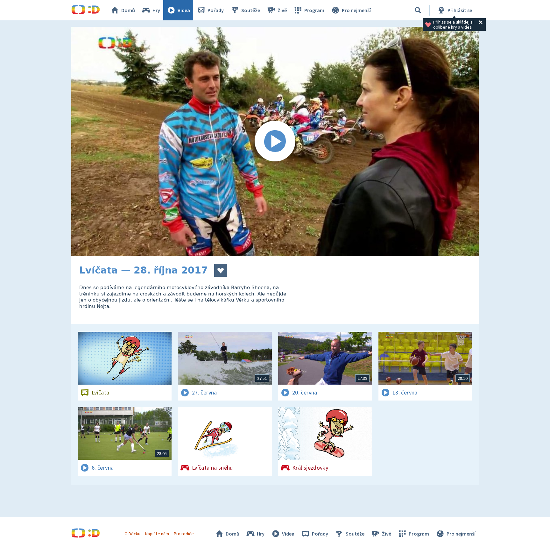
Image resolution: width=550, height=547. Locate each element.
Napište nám (157, 533)
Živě (282, 10)
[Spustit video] (275, 141)
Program (314, 10)
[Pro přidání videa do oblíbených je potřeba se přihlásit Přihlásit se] (220, 270)
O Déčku (132, 533)
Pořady (216, 10)
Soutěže (250, 10)
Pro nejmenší (356, 10)
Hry (156, 10)
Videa (184, 10)
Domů (128, 10)
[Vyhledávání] (417, 10)
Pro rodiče (184, 533)
